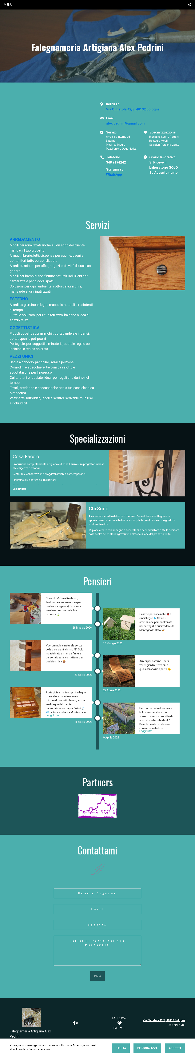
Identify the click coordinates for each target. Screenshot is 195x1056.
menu (8, 4)
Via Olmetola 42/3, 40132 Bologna (133, 109)
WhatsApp (114, 174)
